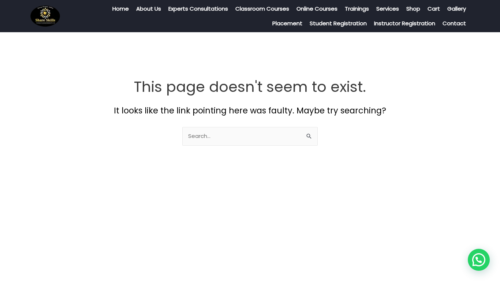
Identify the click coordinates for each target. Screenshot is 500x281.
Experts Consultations (198, 8)
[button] (479, 260)
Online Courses (316, 8)
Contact (454, 23)
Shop (413, 8)
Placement (287, 23)
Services (387, 8)
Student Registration (338, 23)
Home (120, 8)
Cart (434, 8)
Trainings (357, 8)
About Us (148, 8)
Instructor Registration (404, 23)
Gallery (456, 8)
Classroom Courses (262, 8)
